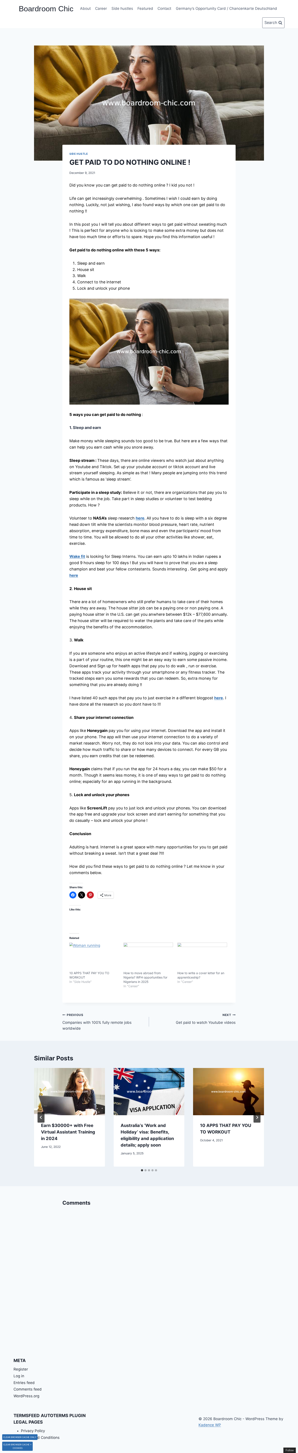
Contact (164, 8)
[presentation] (69, 1091)
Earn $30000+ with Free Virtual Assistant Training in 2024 (68, 1132)
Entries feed (24, 1383)
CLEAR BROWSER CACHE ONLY (19, 1437)
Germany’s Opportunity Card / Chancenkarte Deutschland (226, 8)
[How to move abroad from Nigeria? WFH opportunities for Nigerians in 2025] (148, 957)
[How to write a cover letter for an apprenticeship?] (202, 957)
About (85, 8)
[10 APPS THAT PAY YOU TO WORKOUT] (94, 957)
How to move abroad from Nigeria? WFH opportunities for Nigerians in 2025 (145, 977)
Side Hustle (78, 153)
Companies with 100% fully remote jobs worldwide (97, 1022)
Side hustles (122, 8)
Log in (19, 1376)
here (73, 575)
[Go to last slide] (41, 1117)
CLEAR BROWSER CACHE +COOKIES (17, 1446)
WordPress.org (26, 1396)
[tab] (142, 1170)
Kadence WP (210, 1425)
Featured (145, 8)
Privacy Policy (33, 1431)
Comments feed (28, 1389)
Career (101, 8)
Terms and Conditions (40, 1437)
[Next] (256, 1117)
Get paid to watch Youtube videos (206, 1019)
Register (21, 1369)
